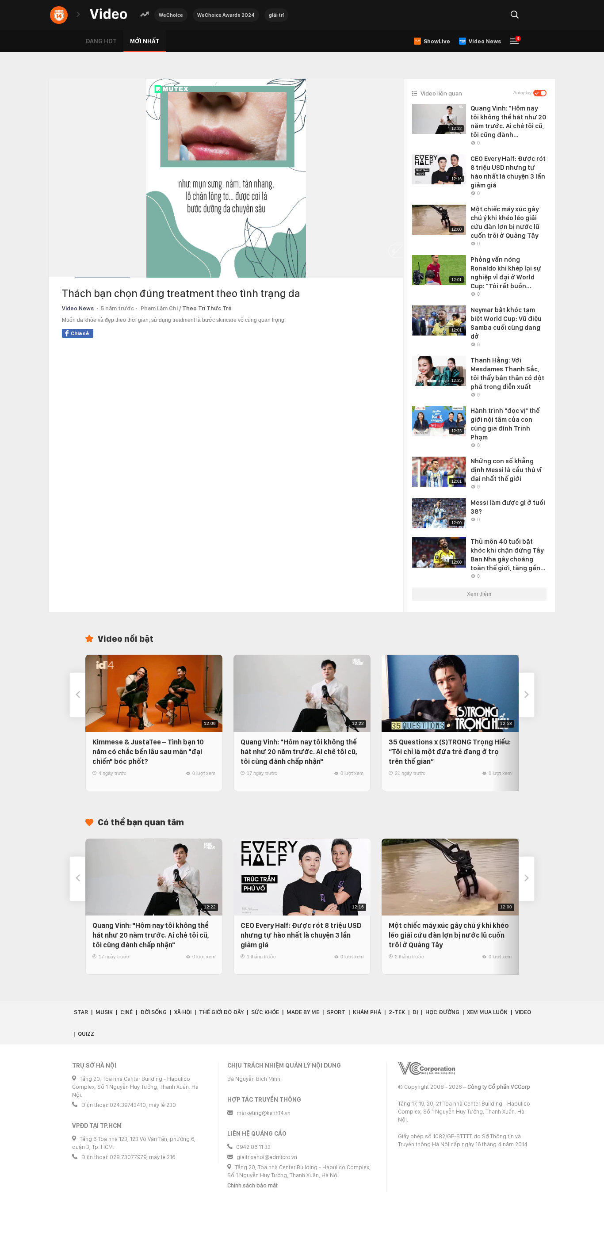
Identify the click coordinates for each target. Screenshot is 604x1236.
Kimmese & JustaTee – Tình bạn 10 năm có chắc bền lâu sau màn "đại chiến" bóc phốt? (148, 752)
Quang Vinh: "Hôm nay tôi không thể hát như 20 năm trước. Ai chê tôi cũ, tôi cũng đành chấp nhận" (299, 752)
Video (523, 1012)
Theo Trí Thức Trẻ (207, 308)
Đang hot (101, 41)
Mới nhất (144, 41)
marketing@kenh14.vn (264, 1113)
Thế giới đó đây (221, 1012)
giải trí (276, 15)
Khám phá (367, 1012)
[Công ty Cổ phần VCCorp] (426, 1068)
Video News (78, 308)
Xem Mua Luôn (487, 1012)
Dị (415, 1012)
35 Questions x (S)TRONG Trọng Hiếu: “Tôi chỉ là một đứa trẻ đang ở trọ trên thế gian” (450, 752)
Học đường (442, 1012)
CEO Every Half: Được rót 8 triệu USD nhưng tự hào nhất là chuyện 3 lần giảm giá (301, 935)
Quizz (86, 1033)
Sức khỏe (265, 1012)
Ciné (126, 1012)
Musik (104, 1012)
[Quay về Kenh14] (59, 15)
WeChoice (171, 15)
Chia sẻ (80, 333)
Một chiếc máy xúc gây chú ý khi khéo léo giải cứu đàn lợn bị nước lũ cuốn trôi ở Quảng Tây (449, 935)
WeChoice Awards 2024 (226, 15)
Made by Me (303, 1012)
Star (81, 1012)
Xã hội (182, 1012)
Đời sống (153, 1012)
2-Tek (397, 1012)
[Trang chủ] (108, 14)
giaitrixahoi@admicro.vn (267, 1157)
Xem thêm (479, 594)
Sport (336, 1012)
